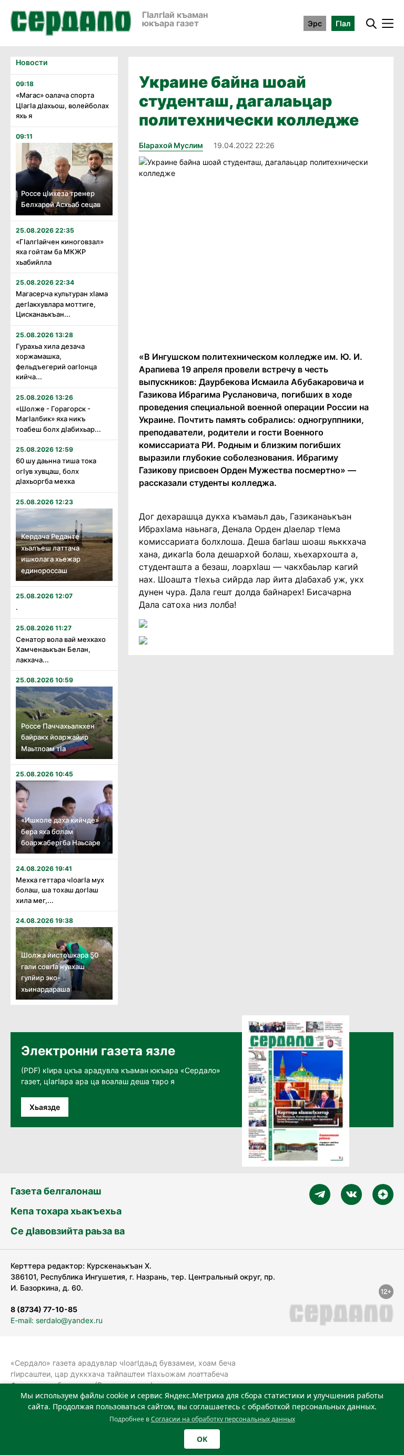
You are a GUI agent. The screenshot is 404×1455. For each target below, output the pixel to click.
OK (202, 1439)
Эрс (315, 23)
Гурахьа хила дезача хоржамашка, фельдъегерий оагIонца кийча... (56, 361)
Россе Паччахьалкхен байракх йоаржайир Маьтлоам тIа (58, 737)
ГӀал (343, 23)
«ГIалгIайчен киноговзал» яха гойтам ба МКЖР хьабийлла (60, 251)
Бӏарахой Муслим (171, 145)
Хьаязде (44, 1107)
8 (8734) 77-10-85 (44, 1309)
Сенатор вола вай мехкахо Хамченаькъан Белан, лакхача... (61, 649)
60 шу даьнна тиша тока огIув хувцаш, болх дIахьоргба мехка (56, 470)
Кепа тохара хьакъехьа (66, 1211)
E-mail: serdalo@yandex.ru (57, 1320)
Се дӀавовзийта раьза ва (68, 1230)
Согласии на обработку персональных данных (223, 1419)
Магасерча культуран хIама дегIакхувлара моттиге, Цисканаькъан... (62, 303)
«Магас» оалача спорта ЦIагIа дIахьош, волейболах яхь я (62, 105)
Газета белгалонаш (56, 1191)
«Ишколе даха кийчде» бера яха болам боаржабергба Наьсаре (60, 831)
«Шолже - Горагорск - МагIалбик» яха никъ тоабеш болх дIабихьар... (58, 418)
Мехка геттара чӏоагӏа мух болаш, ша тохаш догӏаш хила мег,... (60, 890)
